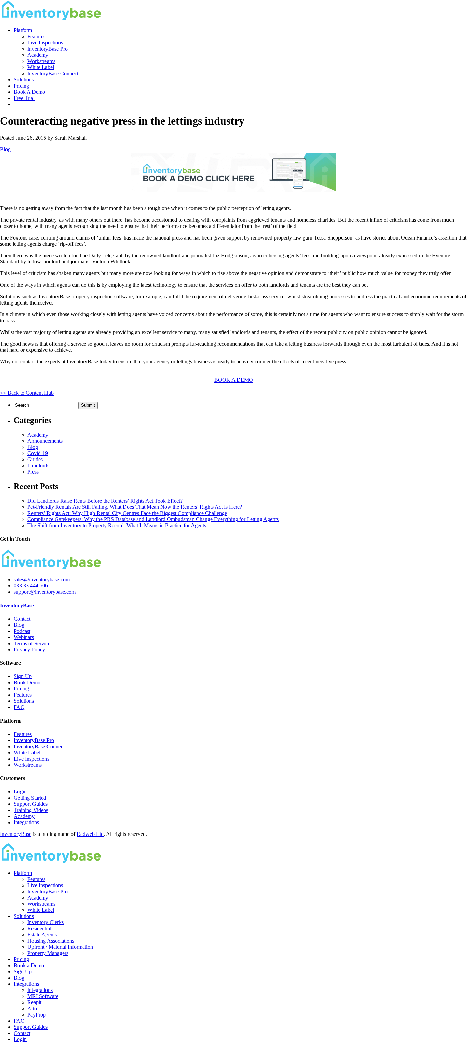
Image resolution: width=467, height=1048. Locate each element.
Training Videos (31, 810)
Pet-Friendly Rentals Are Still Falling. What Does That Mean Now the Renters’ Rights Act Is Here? (134, 507)
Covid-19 (37, 453)
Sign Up (23, 676)
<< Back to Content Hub (27, 393)
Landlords (38, 465)
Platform (23, 30)
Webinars (24, 637)
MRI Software (42, 996)
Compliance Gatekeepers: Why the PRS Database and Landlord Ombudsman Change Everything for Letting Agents (153, 519)
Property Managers (47, 953)
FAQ (19, 707)
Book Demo (27, 682)
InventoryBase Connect (52, 73)
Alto (32, 1008)
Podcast (22, 631)
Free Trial (24, 98)
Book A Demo (29, 92)
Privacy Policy (29, 649)
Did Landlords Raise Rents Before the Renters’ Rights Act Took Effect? (105, 501)
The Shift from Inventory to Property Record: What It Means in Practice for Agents (116, 525)
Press (33, 472)
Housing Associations (50, 941)
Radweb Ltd (90, 834)
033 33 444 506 (31, 585)
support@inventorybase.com (45, 592)
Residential (39, 928)
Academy (37, 55)
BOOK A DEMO (233, 380)
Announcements (45, 441)
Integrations (26, 822)
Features (36, 36)
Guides (35, 459)
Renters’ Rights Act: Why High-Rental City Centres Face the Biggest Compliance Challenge (127, 513)
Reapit (34, 1002)
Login (20, 791)
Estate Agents (42, 934)
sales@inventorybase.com (42, 579)
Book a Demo (29, 965)
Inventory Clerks (45, 922)
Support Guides (31, 804)
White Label (40, 67)
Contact (22, 619)
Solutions (24, 79)
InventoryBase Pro (47, 49)
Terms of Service (32, 643)
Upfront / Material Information (60, 947)
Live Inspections (45, 43)
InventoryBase (17, 605)
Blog (5, 149)
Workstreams (41, 61)
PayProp (36, 1015)
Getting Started (30, 798)
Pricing (21, 86)
